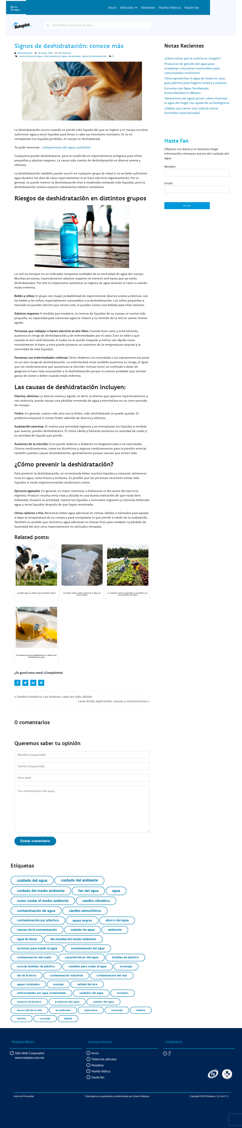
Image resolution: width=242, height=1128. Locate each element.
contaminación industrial (66, 975)
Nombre (170, 166)
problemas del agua (67, 1001)
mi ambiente (63, 1010)
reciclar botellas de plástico (36, 966)
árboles (21, 1018)
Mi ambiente (65, 53)
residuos (122, 992)
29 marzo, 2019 (45, 53)
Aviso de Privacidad (24, 1096)
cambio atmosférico (85, 911)
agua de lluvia (27, 939)
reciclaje (45, 1018)
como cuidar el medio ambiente (43, 901)
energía (58, 984)
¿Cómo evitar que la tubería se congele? (192, 58)
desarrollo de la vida (29, 1010)
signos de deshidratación (94, 56)
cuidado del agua (32, 880)
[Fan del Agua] (15, 7)
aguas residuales (28, 984)
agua (116, 891)
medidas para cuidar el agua (87, 966)
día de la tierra (26, 975)
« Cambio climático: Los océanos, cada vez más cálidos (53, 696)
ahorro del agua (117, 920)
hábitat (68, 1018)
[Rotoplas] (22, 25)
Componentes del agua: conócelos (66, 147)
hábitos (140, 1010)
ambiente (115, 930)
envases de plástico (29, 1001)
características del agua (30, 56)
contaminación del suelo (34, 957)
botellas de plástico (125, 957)
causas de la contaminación (37, 930)
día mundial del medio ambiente (73, 939)
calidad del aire (87, 984)
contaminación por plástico (38, 920)
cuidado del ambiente (79, 880)
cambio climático (96, 901)
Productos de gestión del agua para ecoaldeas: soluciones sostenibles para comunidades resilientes (192, 68)
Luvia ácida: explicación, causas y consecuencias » (114, 701)
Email (168, 183)
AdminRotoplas (24, 53)
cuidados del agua (91, 992)
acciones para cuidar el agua (37, 948)
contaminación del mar (111, 975)
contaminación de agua (36, 911)
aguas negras (82, 920)
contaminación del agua (88, 948)
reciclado (117, 1010)
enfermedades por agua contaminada (62, 56)
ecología (126, 966)
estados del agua (103, 1001)
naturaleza (90, 1010)
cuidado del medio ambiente (41, 891)
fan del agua (88, 891)
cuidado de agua (82, 930)
